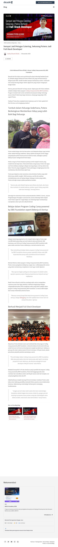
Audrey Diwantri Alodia (13, 53)
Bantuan (33, 541)
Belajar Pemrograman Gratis (45, 2)
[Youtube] (11, 542)
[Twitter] (8, 542)
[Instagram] (14, 542)
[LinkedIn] (18, 542)
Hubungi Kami (38, 541)
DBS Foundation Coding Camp (10, 42)
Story (19, 42)
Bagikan (9, 58)
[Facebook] (5, 542)
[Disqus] (29, 447)
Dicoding (52, 543)
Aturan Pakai (46, 541)
